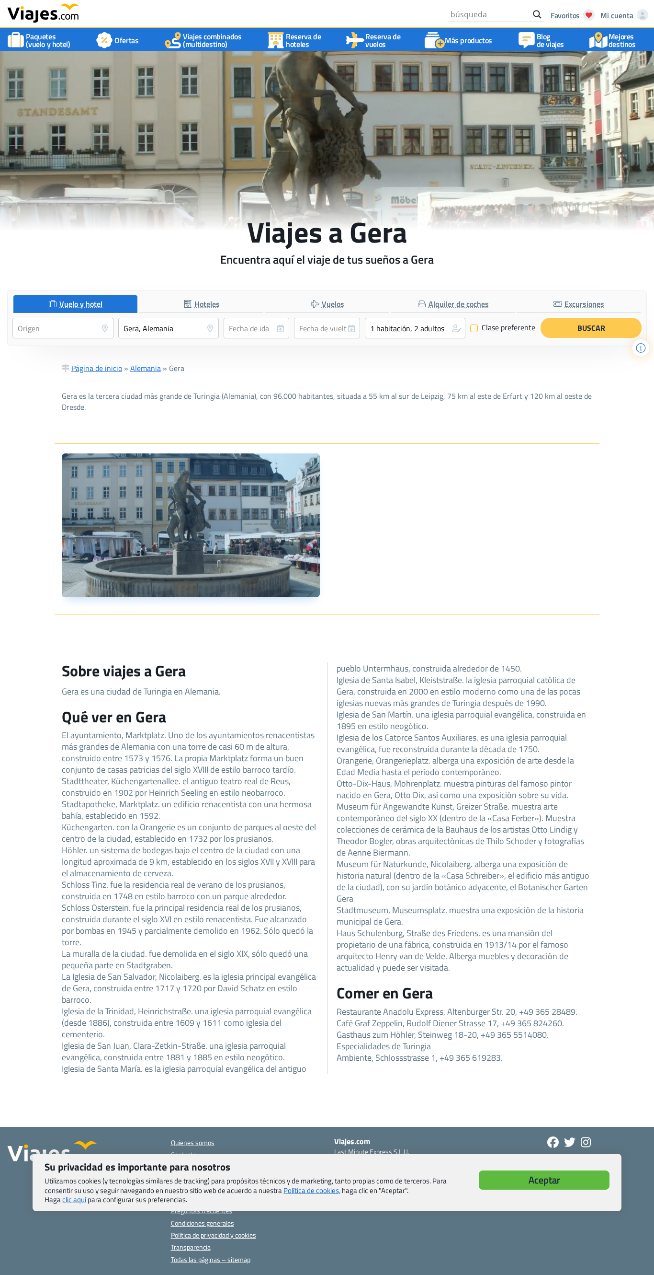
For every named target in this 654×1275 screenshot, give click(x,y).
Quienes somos (192, 1142)
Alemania (145, 368)
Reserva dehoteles (303, 40)
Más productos (468, 40)
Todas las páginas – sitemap (210, 1259)
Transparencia (191, 1247)
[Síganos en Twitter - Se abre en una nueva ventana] (570, 1142)
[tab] (75, 304)
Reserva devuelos (382, 40)
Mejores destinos (622, 40)
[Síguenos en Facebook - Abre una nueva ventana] (553, 1142)
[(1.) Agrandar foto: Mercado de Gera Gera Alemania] (191, 525)
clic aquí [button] (74, 1199)
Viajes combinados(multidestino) (212, 40)
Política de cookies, (311, 1190)
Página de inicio (96, 368)
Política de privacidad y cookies (213, 1235)
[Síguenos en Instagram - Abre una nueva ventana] (585, 1142)
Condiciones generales (202, 1223)
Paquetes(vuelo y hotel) (48, 40)
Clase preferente (503, 328)
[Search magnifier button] (537, 14)
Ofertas (126, 40)
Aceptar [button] (544, 1179)
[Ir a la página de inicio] (43, 12)
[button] (415, 328)
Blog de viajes (550, 40)
